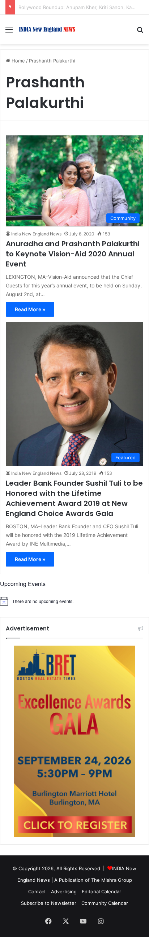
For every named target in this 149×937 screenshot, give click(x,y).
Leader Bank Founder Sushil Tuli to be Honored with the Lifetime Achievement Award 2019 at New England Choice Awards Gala (74, 498)
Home (17, 61)
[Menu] (9, 32)
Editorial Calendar (101, 891)
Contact (37, 891)
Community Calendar (104, 903)
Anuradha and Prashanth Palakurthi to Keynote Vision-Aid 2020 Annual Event (73, 254)
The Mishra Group (111, 880)
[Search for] (140, 32)
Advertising (64, 891)
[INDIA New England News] (47, 29)
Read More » (30, 309)
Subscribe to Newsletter (48, 903)
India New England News (36, 234)
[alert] (74, 601)
